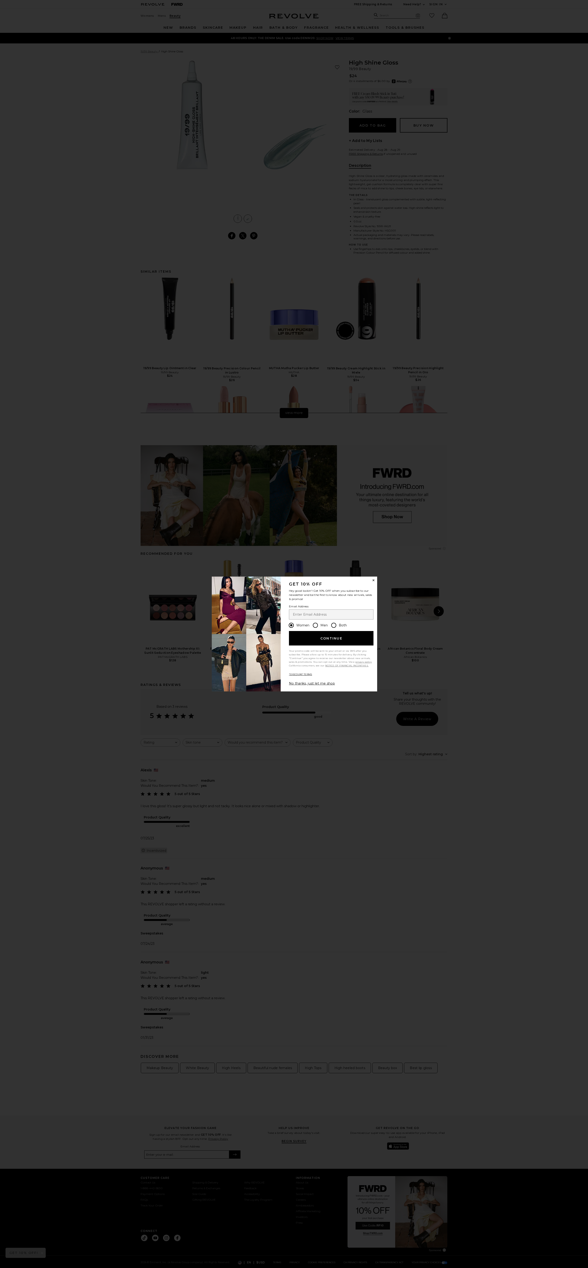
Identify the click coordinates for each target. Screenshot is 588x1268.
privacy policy (363, 661)
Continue (331, 638)
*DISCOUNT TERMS (300, 674)
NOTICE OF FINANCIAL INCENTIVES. (346, 665)
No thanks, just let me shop (312, 683)
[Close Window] (373, 580)
